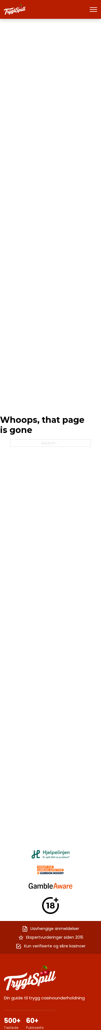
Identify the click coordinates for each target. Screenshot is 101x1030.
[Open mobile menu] (93, 9)
